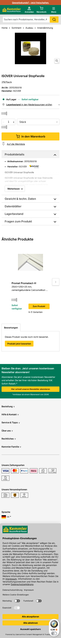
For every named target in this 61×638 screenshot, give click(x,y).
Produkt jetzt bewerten (19, 343)
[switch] (54, 633)
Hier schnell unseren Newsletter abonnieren (30, 389)
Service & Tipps (11, 422)
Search (54, 19)
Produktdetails (14, 154)
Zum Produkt (39, 306)
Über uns (7, 430)
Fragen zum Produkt (18, 221)
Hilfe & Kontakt (10, 414)
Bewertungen (11, 327)
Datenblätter (13, 206)
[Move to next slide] (55, 281)
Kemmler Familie (11, 446)
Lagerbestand (14, 213)
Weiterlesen (13, 188)
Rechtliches (9, 438)
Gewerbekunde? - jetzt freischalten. (30, 2)
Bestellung (8, 406)
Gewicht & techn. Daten (20, 198)
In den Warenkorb (33, 136)
